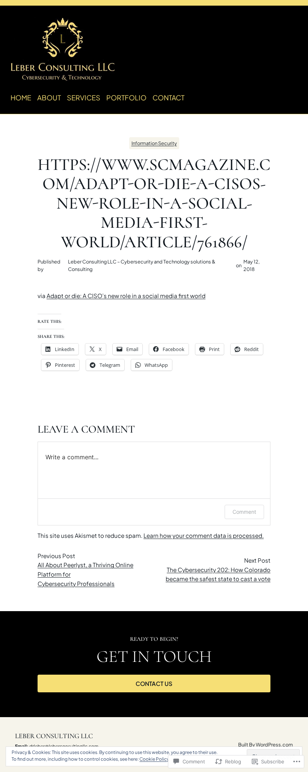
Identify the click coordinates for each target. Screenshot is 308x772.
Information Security (154, 143)
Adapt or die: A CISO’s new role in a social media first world (126, 295)
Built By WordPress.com (265, 745)
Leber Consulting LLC (54, 736)
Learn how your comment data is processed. (203, 535)
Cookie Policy (154, 759)
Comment (244, 512)
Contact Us (154, 683)
